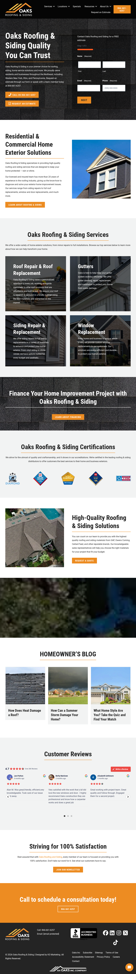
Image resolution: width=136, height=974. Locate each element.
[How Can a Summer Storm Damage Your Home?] (68, 685)
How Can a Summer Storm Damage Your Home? (64, 715)
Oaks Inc (76, 952)
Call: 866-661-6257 (46, 929)
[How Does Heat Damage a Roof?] (25, 685)
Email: (48, 933)
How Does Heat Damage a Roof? (24, 712)
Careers (116, 956)
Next (84, 100)
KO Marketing (54, 954)
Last (104, 71)
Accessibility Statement (83, 956)
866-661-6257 (14, 85)
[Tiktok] (115, 942)
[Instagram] (119, 932)
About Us (104, 6)
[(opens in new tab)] (12, 478)
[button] (54, 6)
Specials (77, 6)
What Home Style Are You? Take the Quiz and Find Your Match (110, 715)
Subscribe (87, 952)
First (79, 71)
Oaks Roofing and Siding (50, 856)
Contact (75, 961)
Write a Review (122, 769)
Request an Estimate (100, 12)
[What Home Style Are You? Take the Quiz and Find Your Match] (110, 685)
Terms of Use (112, 952)
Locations (62, 6)
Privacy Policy (103, 956)
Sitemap (99, 952)
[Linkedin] (112, 932)
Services (48, 6)
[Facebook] (105, 932)
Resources (89, 6)
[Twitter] (125, 932)
